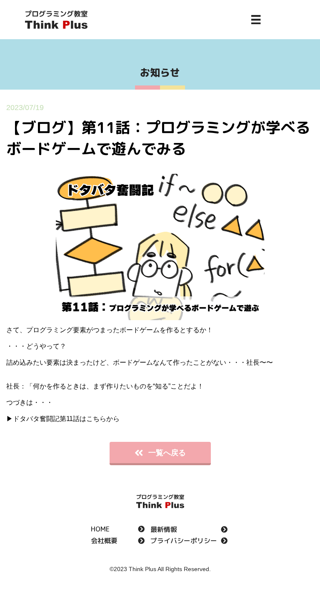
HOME (100, 530)
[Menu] (256, 19)
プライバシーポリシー (183, 541)
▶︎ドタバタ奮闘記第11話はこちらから (63, 418)
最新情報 (163, 530)
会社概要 (104, 541)
